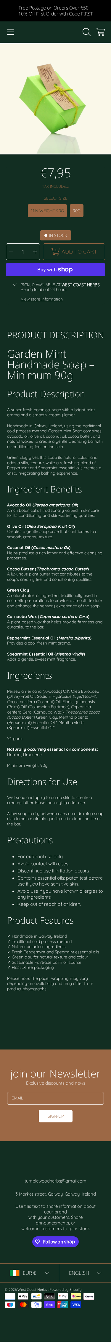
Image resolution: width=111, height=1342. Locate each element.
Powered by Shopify (65, 1289)
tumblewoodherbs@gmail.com (55, 1181)
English (79, 1272)
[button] (10, 32)
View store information (42, 299)
